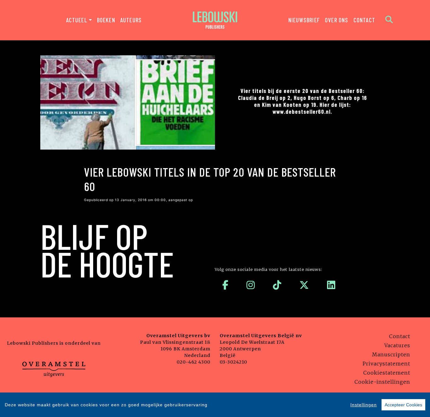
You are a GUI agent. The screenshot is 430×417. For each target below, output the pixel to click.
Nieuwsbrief (304, 20)
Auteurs (131, 20)
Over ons (336, 20)
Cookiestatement (386, 373)
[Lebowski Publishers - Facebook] (225, 285)
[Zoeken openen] (389, 20)
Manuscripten (391, 354)
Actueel (76, 20)
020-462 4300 (193, 362)
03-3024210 (233, 362)
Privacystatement (386, 363)
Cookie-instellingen (382, 382)
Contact (364, 20)
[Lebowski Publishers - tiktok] (277, 285)
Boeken (106, 20)
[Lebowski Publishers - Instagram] (251, 285)
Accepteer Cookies (403, 404)
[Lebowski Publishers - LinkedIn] (331, 285)
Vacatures (397, 345)
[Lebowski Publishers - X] (304, 285)
